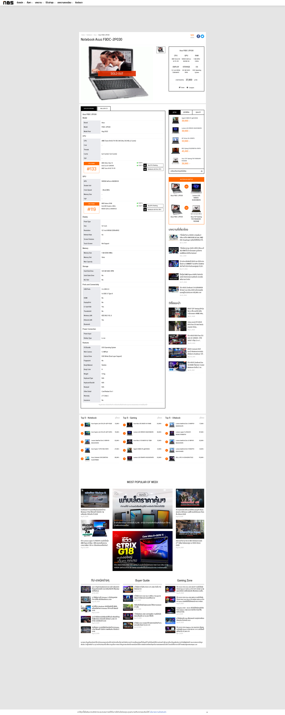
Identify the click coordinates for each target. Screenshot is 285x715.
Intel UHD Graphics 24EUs (109, 206)
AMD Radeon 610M (107, 203)
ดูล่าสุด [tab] (174, 112)
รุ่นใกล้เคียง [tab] (186, 112)
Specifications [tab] (89, 108)
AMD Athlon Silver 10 (107, 163)
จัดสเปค (20, 3)
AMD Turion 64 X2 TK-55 (108, 168)
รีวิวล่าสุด (50, 3)
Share (182, 87)
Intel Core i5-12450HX (108, 165)
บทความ (38, 3)
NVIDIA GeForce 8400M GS (109, 208)
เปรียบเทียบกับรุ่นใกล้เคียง (178, 171)
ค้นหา (29, 3)
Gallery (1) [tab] (104, 108)
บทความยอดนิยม (64, 3)
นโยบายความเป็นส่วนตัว (158, 712)
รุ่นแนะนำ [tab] (198, 112)
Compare (191, 88)
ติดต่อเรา (79, 3)
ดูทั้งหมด (117, 417)
